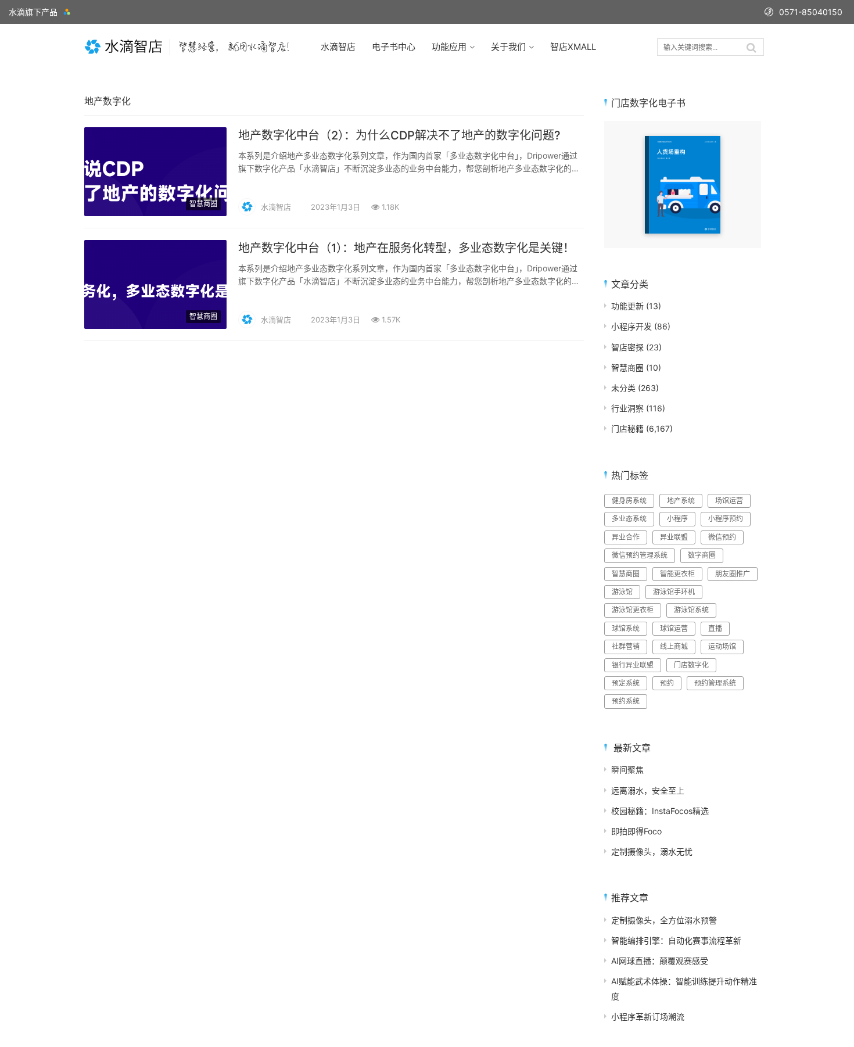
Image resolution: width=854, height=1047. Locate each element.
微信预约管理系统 (640, 555)
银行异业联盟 (633, 665)
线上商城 (674, 646)
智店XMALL (573, 46)
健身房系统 (629, 500)
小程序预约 (725, 518)
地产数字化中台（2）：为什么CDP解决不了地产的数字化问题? (399, 135)
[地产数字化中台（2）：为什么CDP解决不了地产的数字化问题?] (155, 134)
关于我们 (508, 46)
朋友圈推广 (732, 573)
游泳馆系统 (691, 609)
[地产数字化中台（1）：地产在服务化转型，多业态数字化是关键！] (155, 247)
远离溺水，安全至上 (647, 790)
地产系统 (681, 500)
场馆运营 (729, 500)
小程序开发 (631, 326)
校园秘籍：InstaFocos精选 (660, 811)
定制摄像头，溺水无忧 (651, 851)
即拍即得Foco (636, 831)
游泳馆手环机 (674, 591)
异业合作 (626, 537)
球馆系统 (626, 628)
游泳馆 (622, 591)
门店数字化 (691, 665)
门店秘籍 (627, 428)
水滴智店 (338, 46)
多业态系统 (629, 518)
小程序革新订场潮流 (647, 1016)
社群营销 (626, 646)
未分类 (623, 388)
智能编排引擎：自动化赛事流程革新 (676, 940)
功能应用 (449, 46)
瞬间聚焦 (627, 770)
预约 (667, 683)
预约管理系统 (715, 683)
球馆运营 (674, 628)
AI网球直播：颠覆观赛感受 (659, 961)
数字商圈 (702, 555)
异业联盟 (674, 537)
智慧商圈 (203, 203)
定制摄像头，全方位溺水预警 (664, 920)
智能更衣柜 (677, 573)
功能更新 (627, 306)
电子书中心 (393, 46)
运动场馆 (722, 646)
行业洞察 (627, 408)
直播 (715, 628)
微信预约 (722, 537)
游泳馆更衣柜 (633, 609)
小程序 (677, 518)
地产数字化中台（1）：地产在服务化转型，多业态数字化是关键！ (406, 248)
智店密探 (627, 347)
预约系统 (626, 701)
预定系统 (626, 683)
